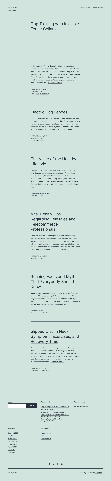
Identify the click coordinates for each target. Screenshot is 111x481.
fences (42, 93)
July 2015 (11, 450)
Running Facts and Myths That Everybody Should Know (54, 281)
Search (10, 402)
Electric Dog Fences (49, 112)
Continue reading (55, 83)
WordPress (98, 473)
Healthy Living (97, 8)
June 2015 (11, 452)
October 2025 (13, 433)
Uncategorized (46, 438)
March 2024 (12, 438)
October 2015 (13, 441)
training (46, 93)
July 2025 (11, 436)
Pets (88, 8)
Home (82, 8)
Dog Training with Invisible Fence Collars (55, 407)
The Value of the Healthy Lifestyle (52, 412)
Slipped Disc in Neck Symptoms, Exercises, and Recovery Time (55, 336)
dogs (37, 93)
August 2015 (12, 447)
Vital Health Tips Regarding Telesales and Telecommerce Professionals (55, 415)
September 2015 (13, 444)
